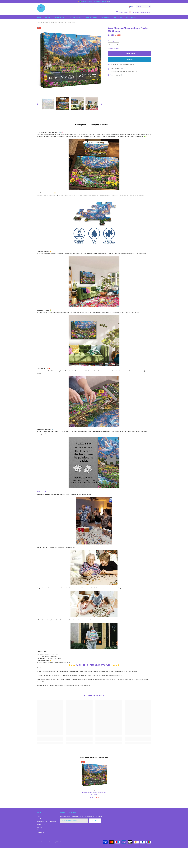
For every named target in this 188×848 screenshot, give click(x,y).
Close (150, 1)
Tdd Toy (94, 790)
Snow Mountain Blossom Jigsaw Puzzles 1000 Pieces (94, 794)
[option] (69, 59)
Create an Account (145, 12)
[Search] (143, 6)
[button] (37, 103)
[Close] (186, 836)
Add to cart (129, 54)
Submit (95, 821)
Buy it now (129, 59)
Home (38, 22)
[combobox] (142, 6)
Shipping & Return (99, 125)
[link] (50, 740)
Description (80, 125)
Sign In (135, 12)
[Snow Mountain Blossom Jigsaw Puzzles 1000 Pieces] (94, 774)
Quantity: (111, 41)
